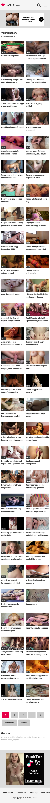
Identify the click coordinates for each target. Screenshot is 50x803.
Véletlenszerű (7, 37)
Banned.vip (21, 793)
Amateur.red (8, 793)
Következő (9, 723)
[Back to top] (45, 797)
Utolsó (24, 723)
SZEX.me (12, 5)
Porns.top (34, 793)
